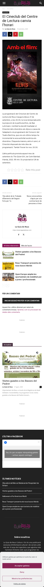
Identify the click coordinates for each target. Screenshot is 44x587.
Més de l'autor (26, 246)
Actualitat (10, 9)
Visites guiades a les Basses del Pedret (17, 491)
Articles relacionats (11, 246)
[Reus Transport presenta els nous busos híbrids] (8, 266)
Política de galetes (20, 584)
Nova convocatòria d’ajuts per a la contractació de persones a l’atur (34, 200)
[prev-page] (3, 285)
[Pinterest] (15, 34)
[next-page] (7, 285)
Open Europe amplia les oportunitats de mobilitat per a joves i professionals (28, 277)
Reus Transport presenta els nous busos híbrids (20, 502)
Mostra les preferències (22, 578)
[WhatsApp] (21, 34)
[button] (4, 3)
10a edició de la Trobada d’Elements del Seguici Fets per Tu (11, 198)
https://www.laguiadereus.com (22, 230)
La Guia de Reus (10, 29)
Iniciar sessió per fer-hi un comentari (22, 301)
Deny (22, 572)
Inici (3, 9)
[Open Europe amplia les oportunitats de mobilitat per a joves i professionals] (8, 277)
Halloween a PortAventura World (14, 496)
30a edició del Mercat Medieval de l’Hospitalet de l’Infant (20, 484)
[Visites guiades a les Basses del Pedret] (8, 254)
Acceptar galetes (22, 566)
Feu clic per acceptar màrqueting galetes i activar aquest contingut (22, 453)
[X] (10, 34)
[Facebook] (4, 34)
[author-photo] (22, 223)
